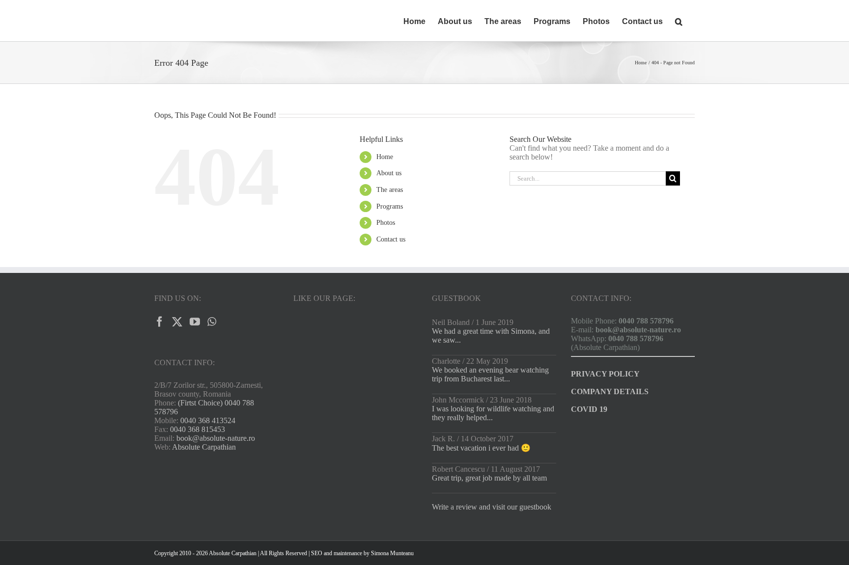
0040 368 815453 (197, 429)
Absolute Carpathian (204, 447)
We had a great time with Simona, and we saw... (491, 335)
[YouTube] (195, 322)
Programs (389, 206)
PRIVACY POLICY (605, 374)
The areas (389, 189)
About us (388, 173)
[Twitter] (177, 322)
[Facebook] (159, 322)
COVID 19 (589, 409)
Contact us (390, 239)
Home (384, 157)
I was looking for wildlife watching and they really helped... (493, 413)
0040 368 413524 (207, 420)
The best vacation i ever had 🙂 (481, 448)
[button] (678, 20)
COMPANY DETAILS (610, 391)
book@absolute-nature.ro (215, 438)
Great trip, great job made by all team (489, 478)
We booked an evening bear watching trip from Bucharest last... (490, 374)
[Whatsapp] (211, 322)
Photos (385, 222)
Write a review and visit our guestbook (491, 507)
